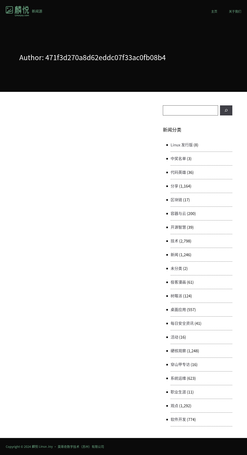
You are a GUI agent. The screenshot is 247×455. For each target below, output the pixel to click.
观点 (174, 405)
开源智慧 (178, 227)
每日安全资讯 (182, 323)
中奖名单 (178, 158)
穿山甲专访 (180, 364)
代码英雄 (178, 172)
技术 (174, 241)
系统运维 (178, 378)
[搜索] (226, 110)
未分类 (176, 268)
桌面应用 (178, 309)
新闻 (174, 254)
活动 (174, 337)
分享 (174, 186)
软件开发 (178, 419)
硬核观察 (178, 350)
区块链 (176, 199)
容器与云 (178, 213)
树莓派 (176, 296)
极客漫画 (178, 282)
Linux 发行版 (182, 145)
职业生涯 (178, 392)
